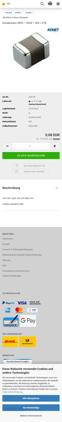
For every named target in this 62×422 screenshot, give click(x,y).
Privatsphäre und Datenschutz (15, 271)
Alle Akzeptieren (31, 398)
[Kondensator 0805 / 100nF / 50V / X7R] (31, 51)
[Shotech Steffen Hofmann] (6, 4)
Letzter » (29, 12)
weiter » (18, 12)
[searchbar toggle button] (42, 4)
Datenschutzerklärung (12, 392)
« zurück (8, 12)
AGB (4, 265)
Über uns (6, 260)
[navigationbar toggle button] (58, 4)
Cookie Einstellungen (11, 276)
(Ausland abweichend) (37, 104)
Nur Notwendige (31, 407)
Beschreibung (11, 188)
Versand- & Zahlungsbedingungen (17, 249)
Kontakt (5, 244)
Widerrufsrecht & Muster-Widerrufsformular (22, 255)
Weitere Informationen (31, 415)
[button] (7, 146)
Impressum (7, 239)
